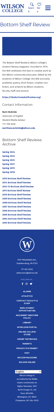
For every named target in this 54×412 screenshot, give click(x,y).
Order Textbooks (27, 339)
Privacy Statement (27, 348)
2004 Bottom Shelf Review (17, 218)
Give (38, 10)
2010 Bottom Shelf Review (16, 194)
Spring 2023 (8, 156)
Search (31, 10)
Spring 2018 (8, 172)
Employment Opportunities (27, 309)
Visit (27, 353)
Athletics (27, 296)
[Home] (12, 8)
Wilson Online (27, 362)
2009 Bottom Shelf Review (17, 198)
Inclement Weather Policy (27, 316)
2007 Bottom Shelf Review (17, 206)
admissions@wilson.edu (27, 273)
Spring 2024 (8, 152)
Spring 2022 (8, 160)
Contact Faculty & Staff (27, 302)
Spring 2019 (8, 168)
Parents (27, 344)
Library (27, 322)
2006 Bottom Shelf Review (17, 210)
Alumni (27, 291)
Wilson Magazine (27, 357)
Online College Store (27, 333)
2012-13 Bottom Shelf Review (18, 186)
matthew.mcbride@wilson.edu (18, 128)
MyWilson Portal (27, 327)
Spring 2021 (8, 164)
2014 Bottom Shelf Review (16, 182)
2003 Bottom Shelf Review (16, 222)
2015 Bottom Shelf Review (16, 178)
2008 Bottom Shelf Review (17, 202)
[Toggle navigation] (48, 8)
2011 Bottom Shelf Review (16, 190)
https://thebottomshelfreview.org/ (21, 97)
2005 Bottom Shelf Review (16, 214)
